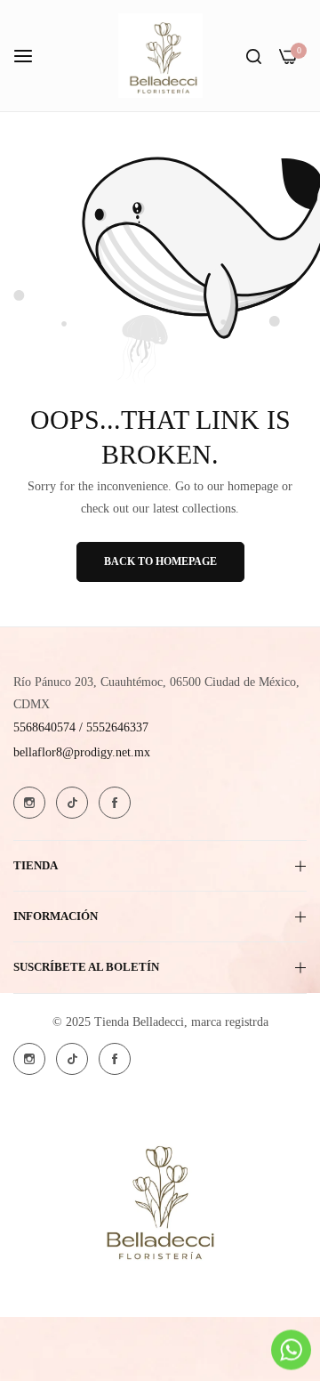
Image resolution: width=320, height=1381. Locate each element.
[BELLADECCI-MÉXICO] (160, 55)
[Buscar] (253, 55)
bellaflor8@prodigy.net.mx (81, 752)
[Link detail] (29, 803)
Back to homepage (160, 561)
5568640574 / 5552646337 (80, 727)
